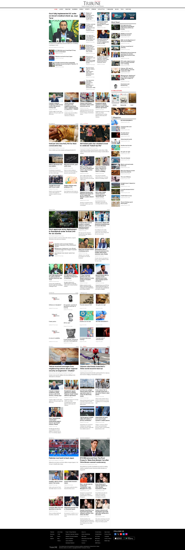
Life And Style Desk (84, 148)
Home (55, 9)
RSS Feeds (84, 536)
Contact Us (84, 540)
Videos (59, 540)
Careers (83, 542)
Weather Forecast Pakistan (72, 536)
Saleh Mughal (51, 235)
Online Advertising (86, 534)
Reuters (50, 373)
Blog (58, 538)
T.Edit (58, 534)
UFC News (97, 536)
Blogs (117, 9)
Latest (61, 9)
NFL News (97, 540)
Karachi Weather (69, 538)
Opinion (93, 9)
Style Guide (107, 532)
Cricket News (98, 532)
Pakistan (67, 9)
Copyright (107, 536)
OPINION (51, 292)
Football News (98, 534)
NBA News (97, 538)
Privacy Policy (108, 534)
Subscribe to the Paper (87, 538)
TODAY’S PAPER (85, 6)
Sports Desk (51, 460)
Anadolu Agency (55, 373)
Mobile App (107, 540)
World (81, 9)
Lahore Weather (69, 540)
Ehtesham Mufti (52, 148)
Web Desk (51, 47)
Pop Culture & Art (83, 464)
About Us (84, 532)
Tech (122, 9)
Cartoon (128, 9)
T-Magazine (110, 9)
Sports (87, 9)
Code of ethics (108, 538)
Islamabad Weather (70, 542)
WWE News (97, 542)
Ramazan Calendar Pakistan (72, 534)
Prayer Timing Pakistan (71, 532)
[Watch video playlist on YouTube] (123, 16)
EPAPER (102, 6)
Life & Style (101, 9)
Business (74, 9)
